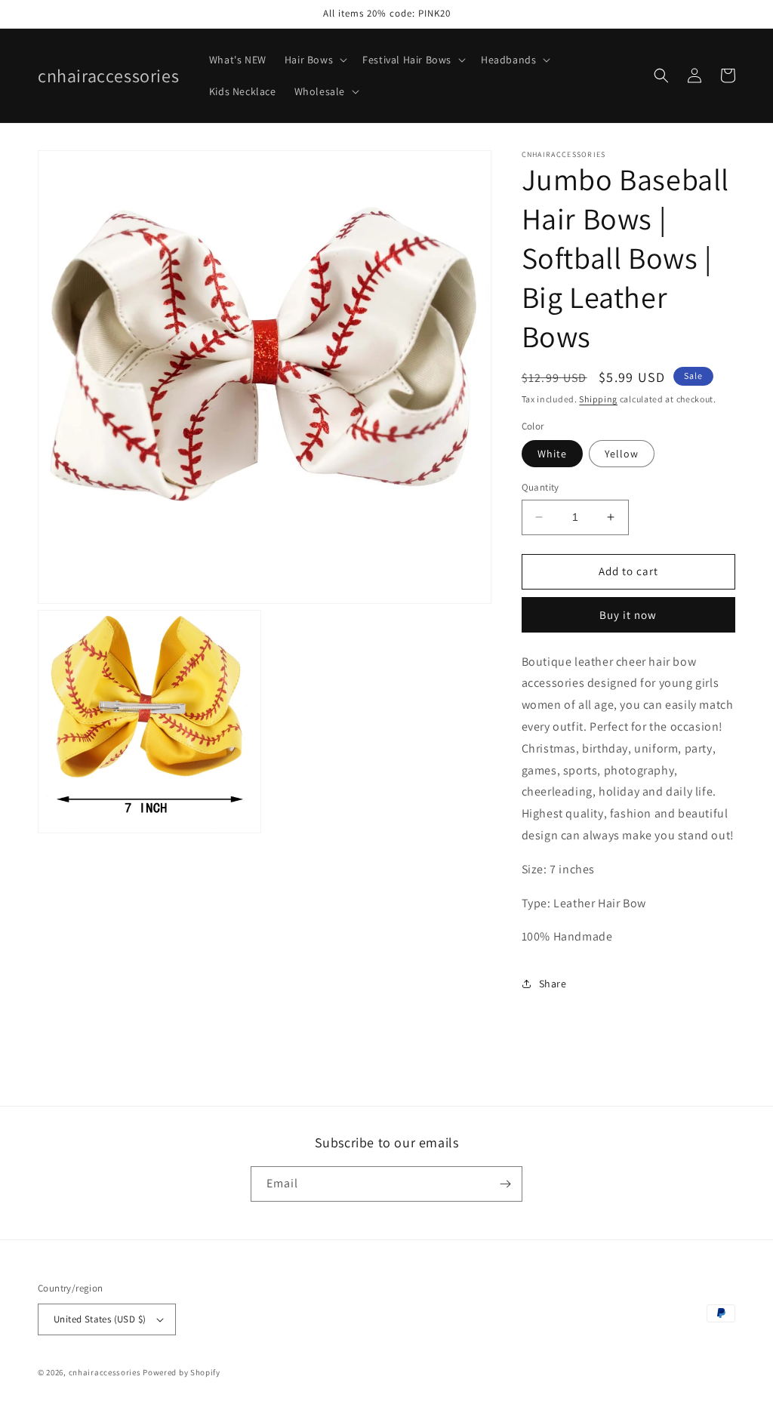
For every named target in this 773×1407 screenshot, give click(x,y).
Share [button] (553, 983)
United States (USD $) (100, 1319)
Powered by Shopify (181, 1372)
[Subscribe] (505, 1184)
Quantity (540, 487)
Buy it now (628, 615)
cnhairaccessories (105, 1372)
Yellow (622, 453)
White (552, 453)
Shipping (598, 399)
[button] (314, 59)
